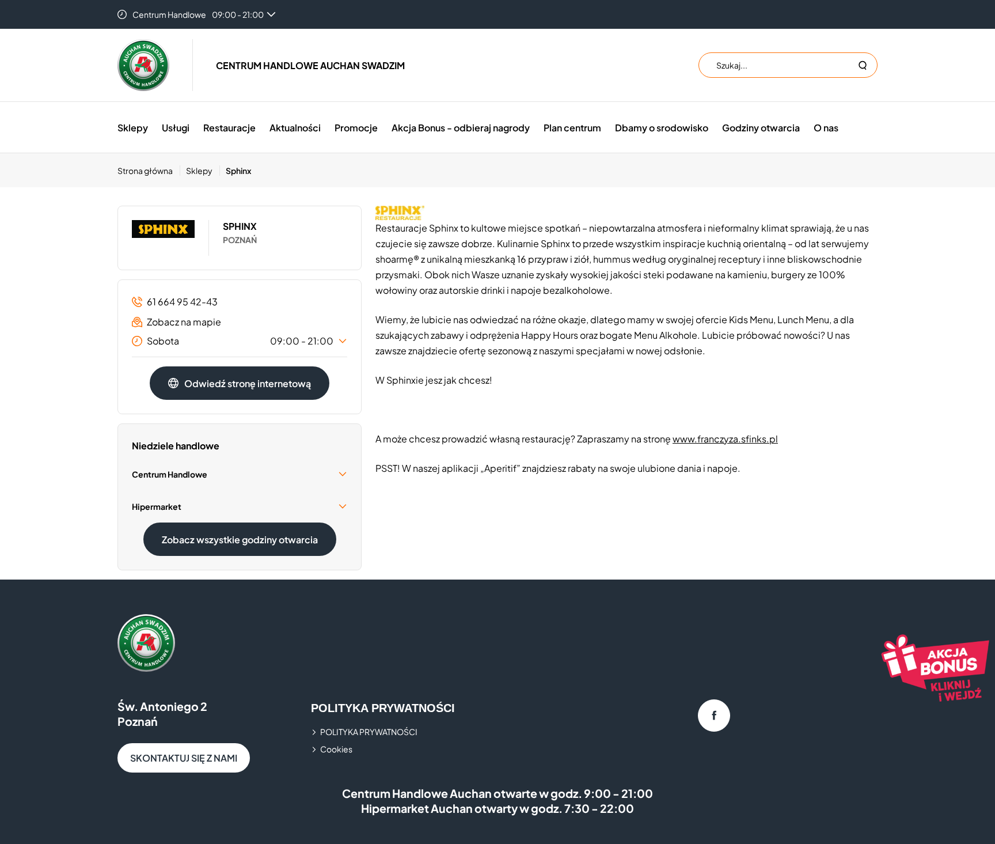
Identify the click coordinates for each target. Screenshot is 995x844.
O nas (826, 128)
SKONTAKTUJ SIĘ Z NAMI (183, 758)
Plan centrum (572, 128)
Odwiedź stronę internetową (247, 383)
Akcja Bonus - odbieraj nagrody (461, 128)
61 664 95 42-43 (182, 302)
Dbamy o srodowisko (661, 128)
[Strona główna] (143, 65)
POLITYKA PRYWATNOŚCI (368, 731)
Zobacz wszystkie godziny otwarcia (240, 539)
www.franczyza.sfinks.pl (725, 439)
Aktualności (295, 128)
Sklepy (132, 128)
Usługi (175, 128)
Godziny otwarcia (761, 128)
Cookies (336, 749)
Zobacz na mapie (184, 322)
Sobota (240, 341)
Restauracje (229, 128)
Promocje (356, 128)
